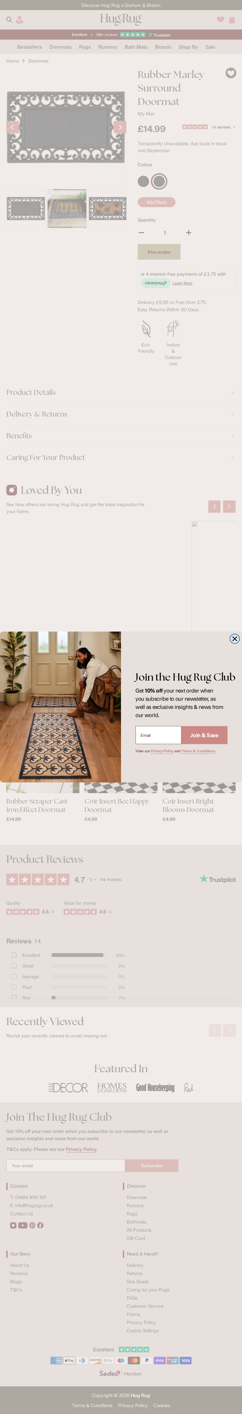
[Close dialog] (235, 639)
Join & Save (204, 735)
